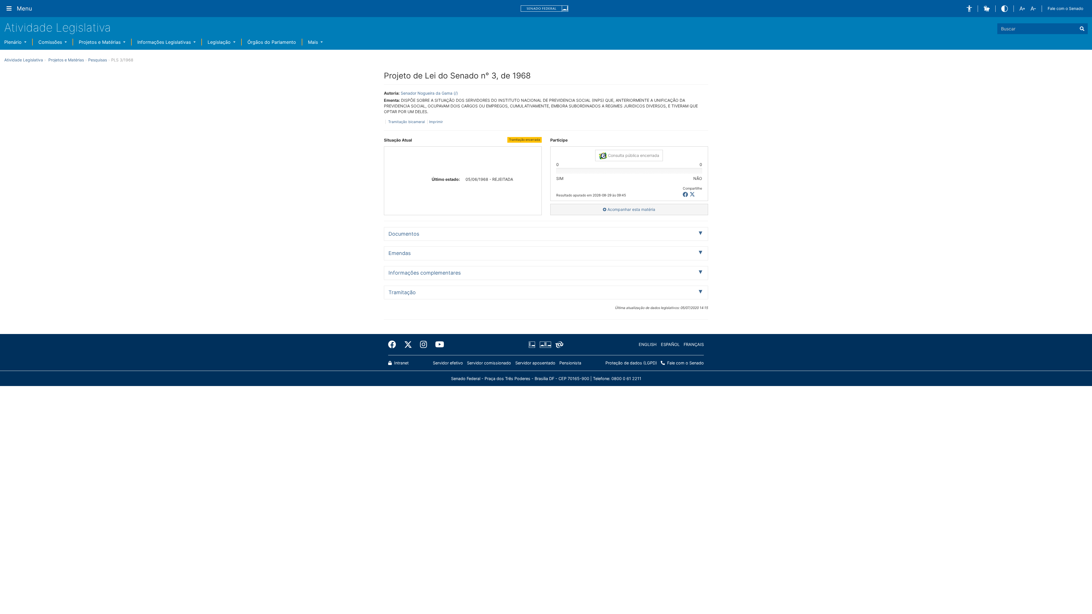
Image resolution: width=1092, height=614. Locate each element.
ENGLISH (648, 344)
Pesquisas (97, 59)
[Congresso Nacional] (545, 344)
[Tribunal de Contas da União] (558, 344)
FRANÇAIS (694, 344)
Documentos (403, 234)
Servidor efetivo (448, 362)
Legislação (220, 42)
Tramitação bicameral (406, 122)
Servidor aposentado (535, 362)
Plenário (13, 42)
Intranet (401, 362)
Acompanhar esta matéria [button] (630, 209)
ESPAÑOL (670, 344)
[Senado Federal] (544, 8)
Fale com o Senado (1065, 8)
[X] (692, 194)
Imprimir (436, 122)
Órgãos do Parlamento (271, 42)
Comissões (50, 42)
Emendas (399, 253)
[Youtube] (437, 344)
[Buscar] (1082, 29)
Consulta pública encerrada (633, 155)
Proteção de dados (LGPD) (631, 362)
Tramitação (402, 292)
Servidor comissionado (489, 362)
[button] (969, 8)
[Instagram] (423, 344)
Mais (313, 42)
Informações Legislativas (164, 42)
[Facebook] (394, 344)
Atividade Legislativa (57, 27)
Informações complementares (424, 273)
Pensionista (570, 362)
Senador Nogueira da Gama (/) (429, 93)
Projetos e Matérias (100, 42)
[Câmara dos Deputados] (533, 344)
